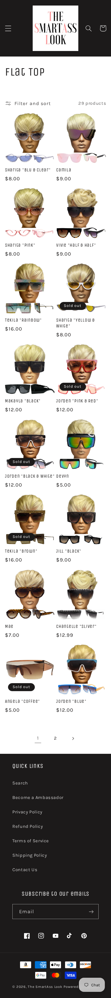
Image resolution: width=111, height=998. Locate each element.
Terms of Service (30, 840)
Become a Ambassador (38, 797)
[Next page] (73, 738)
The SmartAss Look (45, 986)
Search (20, 783)
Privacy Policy (27, 812)
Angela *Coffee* (22, 701)
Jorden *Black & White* (30, 476)
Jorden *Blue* (71, 701)
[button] (8, 28)
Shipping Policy (29, 855)
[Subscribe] (91, 911)
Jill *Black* (68, 551)
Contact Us (24, 869)
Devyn (62, 476)
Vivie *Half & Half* (76, 245)
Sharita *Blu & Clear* (28, 170)
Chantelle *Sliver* (76, 626)
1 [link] (38, 738)
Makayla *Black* (23, 401)
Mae (9, 626)
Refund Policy (27, 826)
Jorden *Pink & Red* (77, 401)
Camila (64, 170)
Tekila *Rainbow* (23, 320)
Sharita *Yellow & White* (75, 323)
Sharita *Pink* (20, 245)
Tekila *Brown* (21, 551)
